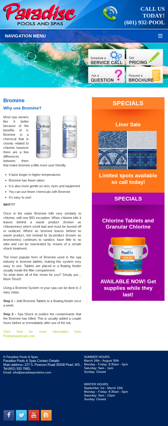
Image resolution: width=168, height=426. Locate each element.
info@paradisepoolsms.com (32, 372)
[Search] (144, 57)
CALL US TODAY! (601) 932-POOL (144, 16)
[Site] (106, 57)
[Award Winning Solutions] (106, 75)
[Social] (144, 75)
